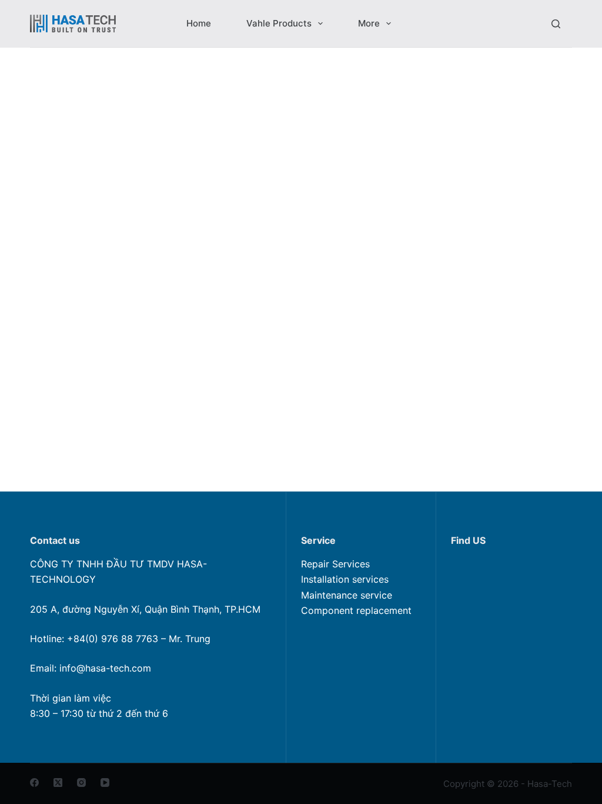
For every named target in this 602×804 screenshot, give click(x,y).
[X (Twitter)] (57, 782)
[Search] (555, 23)
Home (198, 23)
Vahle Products (279, 23)
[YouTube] (105, 782)
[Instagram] (81, 782)
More (369, 23)
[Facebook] (34, 782)
